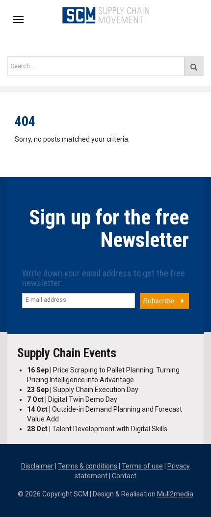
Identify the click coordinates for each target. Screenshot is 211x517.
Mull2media (175, 494)
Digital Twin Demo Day (72, 399)
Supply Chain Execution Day (82, 390)
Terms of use (142, 466)
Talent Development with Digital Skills (97, 429)
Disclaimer (37, 466)
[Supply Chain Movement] (105, 14)
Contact (124, 476)
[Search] (194, 66)
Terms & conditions (87, 466)
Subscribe (158, 301)
